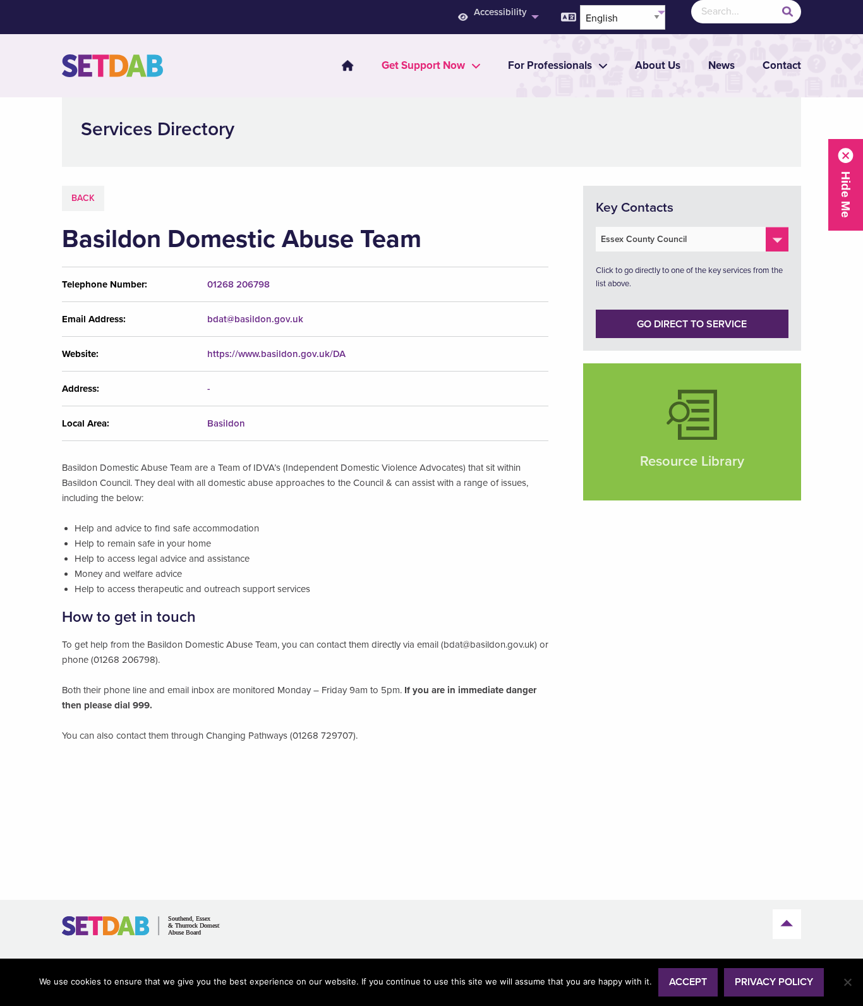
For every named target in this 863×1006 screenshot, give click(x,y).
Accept (688, 982)
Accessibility (500, 12)
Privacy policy (774, 982)
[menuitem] (497, 17)
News (721, 65)
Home (347, 65)
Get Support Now (423, 65)
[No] (847, 982)
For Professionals (550, 65)
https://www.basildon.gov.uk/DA (276, 354)
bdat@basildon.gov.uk (255, 319)
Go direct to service (692, 324)
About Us (657, 65)
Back (83, 198)
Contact (782, 65)
